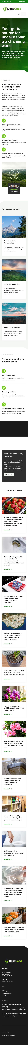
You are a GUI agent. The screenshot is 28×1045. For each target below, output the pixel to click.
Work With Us (5, 992)
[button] (19, 14)
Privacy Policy (22, 1)
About (3, 990)
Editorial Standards (6, 993)
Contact (4, 995)
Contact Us (8, 474)
